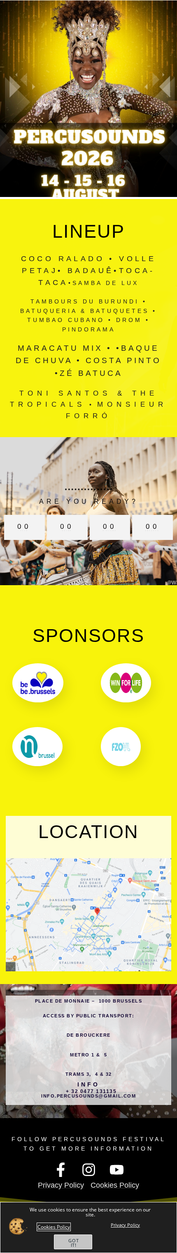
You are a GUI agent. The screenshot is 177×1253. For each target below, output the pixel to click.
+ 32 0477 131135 (91, 1091)
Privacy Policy (125, 1225)
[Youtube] (116, 1170)
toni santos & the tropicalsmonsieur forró (88, 404)
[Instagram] (88, 1170)
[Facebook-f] (60, 1170)
